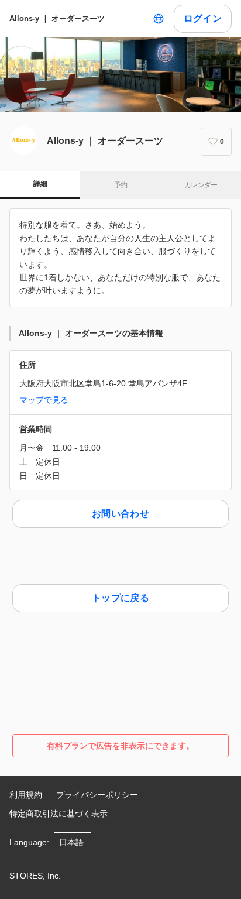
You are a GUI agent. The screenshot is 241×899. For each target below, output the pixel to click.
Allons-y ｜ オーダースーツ (57, 18)
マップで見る (43, 399)
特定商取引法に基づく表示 (58, 813)
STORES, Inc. (35, 875)
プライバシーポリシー (97, 795)
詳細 (40, 184)
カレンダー (201, 185)
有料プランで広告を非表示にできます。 (120, 745)
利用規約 (25, 795)
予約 (121, 185)
